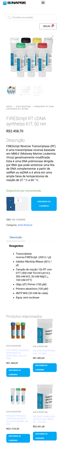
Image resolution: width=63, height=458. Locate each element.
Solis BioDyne (23, 106)
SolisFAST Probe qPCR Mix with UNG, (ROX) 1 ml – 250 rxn (44, 419)
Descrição (16, 237)
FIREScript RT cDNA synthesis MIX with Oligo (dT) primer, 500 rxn (17, 420)
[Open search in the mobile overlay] (31, 17)
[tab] (15, 237)
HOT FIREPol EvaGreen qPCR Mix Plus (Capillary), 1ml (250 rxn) (17, 354)
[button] (43, 2)
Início (9, 106)
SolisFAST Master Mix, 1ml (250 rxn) (44, 352)
